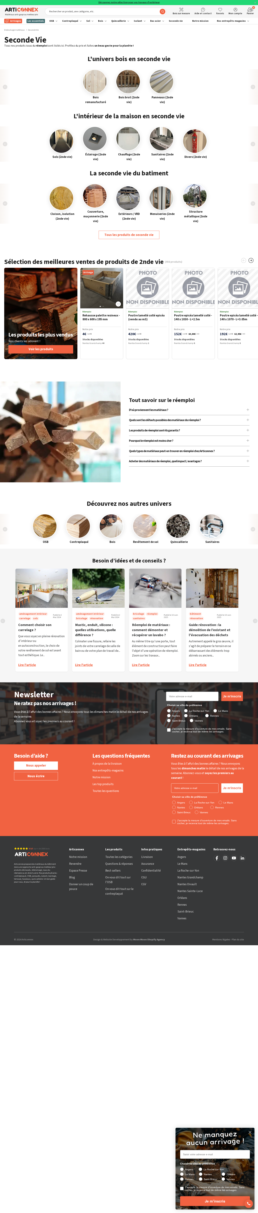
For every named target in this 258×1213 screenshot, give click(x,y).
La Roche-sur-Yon (188, 871)
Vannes (181, 918)
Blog (72, 877)
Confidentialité (151, 871)
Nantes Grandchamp (190, 877)
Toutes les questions (105, 791)
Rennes (182, 905)
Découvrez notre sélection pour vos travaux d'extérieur (129, 2)
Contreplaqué (70, 21)
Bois (100, 21)
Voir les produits (41, 349)
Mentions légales (221, 939)
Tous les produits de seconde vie (129, 235)
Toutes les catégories (119, 857)
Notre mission (200, 21)
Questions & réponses (119, 864)
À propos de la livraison (107, 764)
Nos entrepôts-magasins (231, 21)
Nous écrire (36, 776)
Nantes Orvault (187, 884)
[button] (118, 304)
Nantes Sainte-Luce (190, 891)
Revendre (75, 864)
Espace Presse (78, 871)
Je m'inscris (232, 696)
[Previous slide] (5, 87)
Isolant (138, 21)
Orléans (182, 898)
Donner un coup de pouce (81, 886)
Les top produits (103, 784)
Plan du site (238, 939)
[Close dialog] (250, 1132)
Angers (181, 857)
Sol (88, 21)
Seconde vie (176, 21)
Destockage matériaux (14, 30)
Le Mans (182, 864)
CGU (144, 877)
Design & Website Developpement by (129, 939)
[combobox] (105, 11)
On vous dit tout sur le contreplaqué (119, 891)
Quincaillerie (118, 21)
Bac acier (155, 21)
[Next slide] (253, 87)
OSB (51, 21)
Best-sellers (113, 871)
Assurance (147, 864)
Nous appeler (36, 765)
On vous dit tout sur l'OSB (118, 879)
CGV (143, 884)
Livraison (147, 857)
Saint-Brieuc (185, 912)
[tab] (100, 306)
